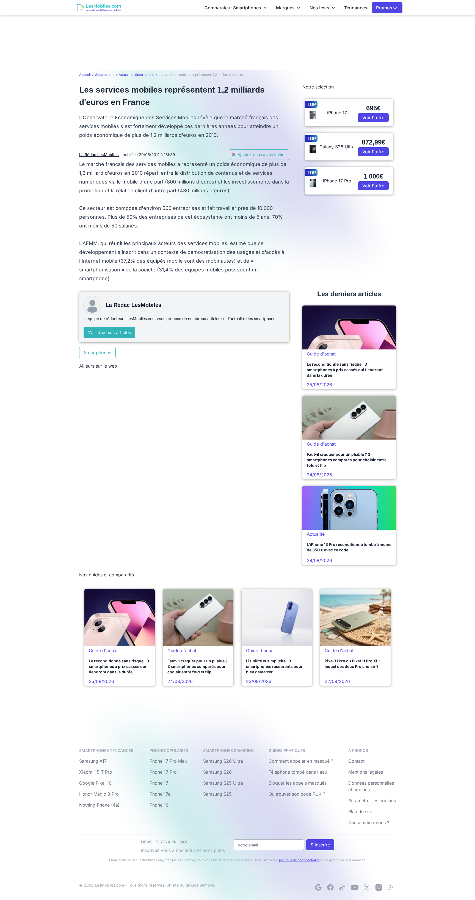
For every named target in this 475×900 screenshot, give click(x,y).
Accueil (85, 75)
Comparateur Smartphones (233, 7)
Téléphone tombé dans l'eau (298, 772)
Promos (384, 7)
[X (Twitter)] (367, 887)
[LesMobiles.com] (99, 8)
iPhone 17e (159, 794)
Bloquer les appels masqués (298, 783)
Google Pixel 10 (95, 783)
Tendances (355, 7)
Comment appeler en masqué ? (301, 761)
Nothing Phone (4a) (99, 805)
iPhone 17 (158, 783)
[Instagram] (379, 887)
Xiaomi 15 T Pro (95, 772)
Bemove (207, 885)
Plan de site (360, 811)
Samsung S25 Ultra (223, 783)
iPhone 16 (158, 805)
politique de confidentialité (299, 860)
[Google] (318, 887)
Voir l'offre (373, 117)
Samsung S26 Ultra (223, 761)
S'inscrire (320, 845)
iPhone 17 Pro (162, 772)
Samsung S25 (217, 794)
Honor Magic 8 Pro (99, 794)
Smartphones (97, 352)
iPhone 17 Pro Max (167, 761)
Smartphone (104, 75)
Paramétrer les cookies (372, 800)
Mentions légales (365, 772)
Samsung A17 (93, 761)
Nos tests (319, 7)
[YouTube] (355, 887)
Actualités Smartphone (136, 75)
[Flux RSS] (391, 887)
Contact (356, 761)
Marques (285, 7)
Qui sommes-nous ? (368, 822)
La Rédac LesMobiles (99, 154)
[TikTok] (342, 887)
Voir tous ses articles (109, 332)
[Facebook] (330, 887)
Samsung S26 (217, 772)
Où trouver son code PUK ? (297, 794)
